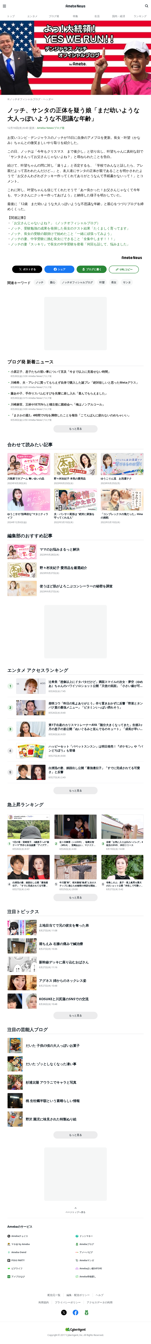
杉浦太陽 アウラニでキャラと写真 (51, 1082)
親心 (52, 282)
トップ (11, 16)
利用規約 (43, 1302)
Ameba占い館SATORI (91, 1268)
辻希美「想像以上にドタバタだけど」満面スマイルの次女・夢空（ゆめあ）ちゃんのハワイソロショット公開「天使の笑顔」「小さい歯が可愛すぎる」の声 (96, 686)
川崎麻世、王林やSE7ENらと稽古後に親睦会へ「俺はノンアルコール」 (58, 404)
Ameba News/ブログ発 (50, 128)
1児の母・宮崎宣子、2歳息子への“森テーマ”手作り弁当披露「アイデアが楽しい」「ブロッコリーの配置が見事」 (31, 846)
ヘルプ (99, 1295)
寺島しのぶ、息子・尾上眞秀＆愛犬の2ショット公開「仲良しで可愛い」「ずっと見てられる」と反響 (124, 885)
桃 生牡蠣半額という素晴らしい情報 (53, 1100)
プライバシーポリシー (68, 1302)
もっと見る (75, 428)
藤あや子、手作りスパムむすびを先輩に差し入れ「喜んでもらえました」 (59, 393)
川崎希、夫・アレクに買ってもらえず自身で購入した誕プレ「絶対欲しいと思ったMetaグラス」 (75, 382)
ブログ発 (54, 16)
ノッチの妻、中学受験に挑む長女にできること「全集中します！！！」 (64, 239)
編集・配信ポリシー (78, 1295)
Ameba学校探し (88, 1276)
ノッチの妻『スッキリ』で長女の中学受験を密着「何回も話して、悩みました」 (70, 244)
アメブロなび (18, 1276)
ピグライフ (16, 1268)
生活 (97, 16)
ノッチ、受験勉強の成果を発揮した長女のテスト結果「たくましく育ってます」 (70, 228)
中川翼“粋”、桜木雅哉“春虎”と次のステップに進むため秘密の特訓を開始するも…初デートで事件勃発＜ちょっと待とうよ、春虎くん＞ (78, 887)
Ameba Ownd (18, 1252)
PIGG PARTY (17, 1260)
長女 (113, 282)
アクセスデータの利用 (100, 1302)
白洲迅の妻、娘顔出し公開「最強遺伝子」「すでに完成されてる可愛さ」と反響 (30, 885)
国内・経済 (118, 16)
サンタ (127, 282)
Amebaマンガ (87, 1260)
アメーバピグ (86, 1252)
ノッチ (39, 282)
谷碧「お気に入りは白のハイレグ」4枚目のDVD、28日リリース (124, 843)
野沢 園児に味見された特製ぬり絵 (51, 1119)
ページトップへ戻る (75, 1212)
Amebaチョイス (19, 1236)
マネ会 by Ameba (20, 1244)
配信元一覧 (54, 1295)
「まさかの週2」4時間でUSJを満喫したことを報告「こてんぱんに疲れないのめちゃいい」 (71, 415)
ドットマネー (86, 1236)
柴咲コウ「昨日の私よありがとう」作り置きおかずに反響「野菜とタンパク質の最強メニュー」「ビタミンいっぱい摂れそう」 (96, 705)
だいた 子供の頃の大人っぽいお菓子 (53, 1045)
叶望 (102, 282)
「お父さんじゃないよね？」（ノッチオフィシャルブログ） (55, 223)
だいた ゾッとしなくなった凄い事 (51, 1064)
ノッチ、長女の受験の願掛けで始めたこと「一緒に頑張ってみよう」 (62, 233)
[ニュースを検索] (146, 6)
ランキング (140, 16)
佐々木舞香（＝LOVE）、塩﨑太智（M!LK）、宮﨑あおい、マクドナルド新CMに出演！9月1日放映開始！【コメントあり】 (77, 846)
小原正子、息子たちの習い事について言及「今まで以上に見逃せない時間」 (61, 372)
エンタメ (32, 16)
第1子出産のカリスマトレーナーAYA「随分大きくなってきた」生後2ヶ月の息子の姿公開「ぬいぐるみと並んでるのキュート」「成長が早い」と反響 (96, 729)
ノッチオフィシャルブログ (77, 282)
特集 (75, 16)
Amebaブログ (87, 1244)
